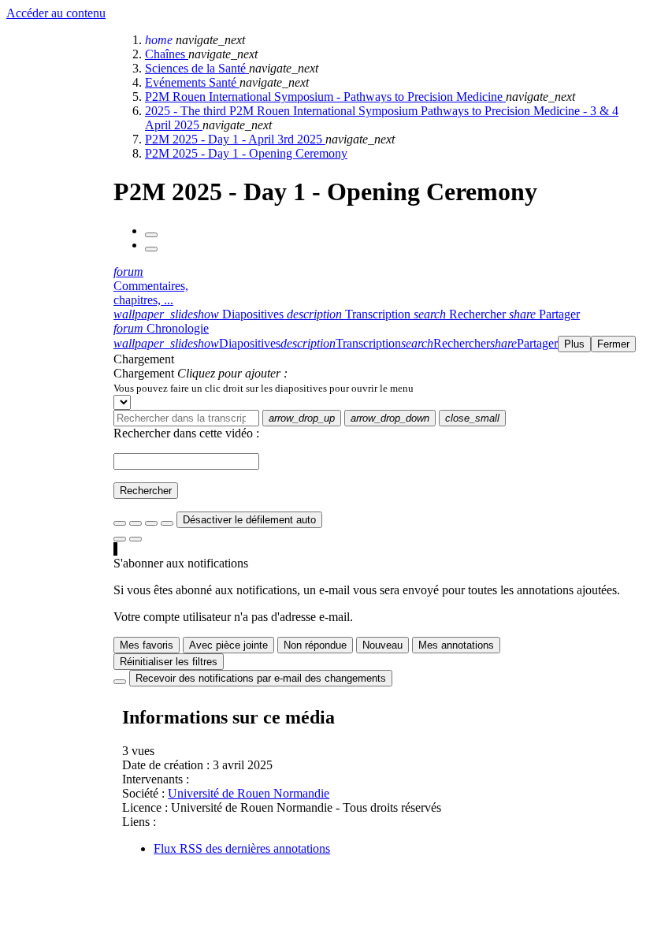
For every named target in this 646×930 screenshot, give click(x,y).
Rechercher (146, 491)
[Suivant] (151, 249)
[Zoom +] (167, 523)
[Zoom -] (151, 523)
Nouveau (382, 645)
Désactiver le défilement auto (249, 520)
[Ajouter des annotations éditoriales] (135, 539)
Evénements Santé (192, 82)
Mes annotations (456, 645)
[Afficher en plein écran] (119, 523)
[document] (376, 388)
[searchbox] (186, 418)
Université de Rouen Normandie (248, 793)
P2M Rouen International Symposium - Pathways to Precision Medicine (325, 96)
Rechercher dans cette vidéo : (186, 433)
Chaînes (166, 54)
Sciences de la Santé (197, 68)
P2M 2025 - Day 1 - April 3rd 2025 (235, 139)
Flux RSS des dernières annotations (242, 848)
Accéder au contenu (56, 13)
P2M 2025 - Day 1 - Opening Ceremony (246, 153)
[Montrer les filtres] (135, 523)
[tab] (200, 314)
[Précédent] (151, 234)
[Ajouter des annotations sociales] (119, 539)
